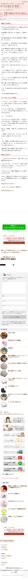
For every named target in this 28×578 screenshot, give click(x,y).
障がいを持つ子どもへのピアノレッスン (13, 414)
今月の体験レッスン (13, 386)
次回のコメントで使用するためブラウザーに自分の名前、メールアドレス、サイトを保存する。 (13, 312)
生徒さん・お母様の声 (6, 555)
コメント (5, 281)
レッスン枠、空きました (14, 402)
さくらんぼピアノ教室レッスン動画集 (10, 478)
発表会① (10, 348)
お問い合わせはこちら (7, 190)
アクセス (3, 558)
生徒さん (17, 252)
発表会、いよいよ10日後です (15, 516)
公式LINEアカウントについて (16, 501)
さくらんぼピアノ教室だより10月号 (17, 363)
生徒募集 (23, 250)
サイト (3, 305)
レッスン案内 (4, 549)
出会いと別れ (11, 332)
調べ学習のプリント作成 (14, 371)
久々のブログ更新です (14, 493)
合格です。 (6, 412)
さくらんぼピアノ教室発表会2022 (17, 509)
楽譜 (13, 252)
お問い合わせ (4, 562)
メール (3, 300)
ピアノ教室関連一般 (9, 250)
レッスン (17, 250)
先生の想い (3, 547)
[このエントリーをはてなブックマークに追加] (13, 265)
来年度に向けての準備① (14, 340)
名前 (3, 296)
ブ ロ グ (3, 564)
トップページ (4, 544)
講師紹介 (3, 553)
